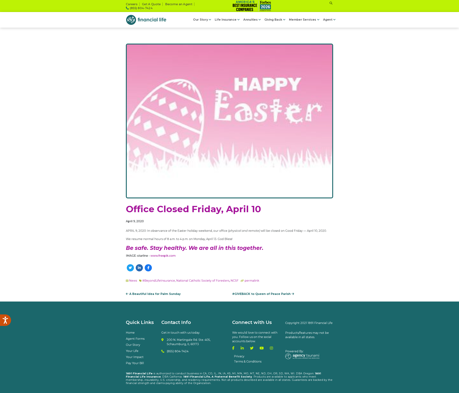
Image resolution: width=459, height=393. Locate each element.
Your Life (132, 351)
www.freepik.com (163, 255)
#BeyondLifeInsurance (158, 280)
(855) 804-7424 (141, 8)
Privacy (239, 356)
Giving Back (273, 19)
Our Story (200, 19)
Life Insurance (225, 19)
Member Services (302, 19)
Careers (132, 4)
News (133, 280)
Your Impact (135, 357)
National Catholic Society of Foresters (202, 280)
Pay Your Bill (135, 363)
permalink (252, 280)
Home (130, 332)
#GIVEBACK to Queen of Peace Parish (262, 294)
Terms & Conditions (247, 361)
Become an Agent (178, 4)
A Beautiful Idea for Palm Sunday (154, 294)
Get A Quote (151, 4)
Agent (327, 19)
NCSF (234, 280)
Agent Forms (135, 338)
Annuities (250, 19)
